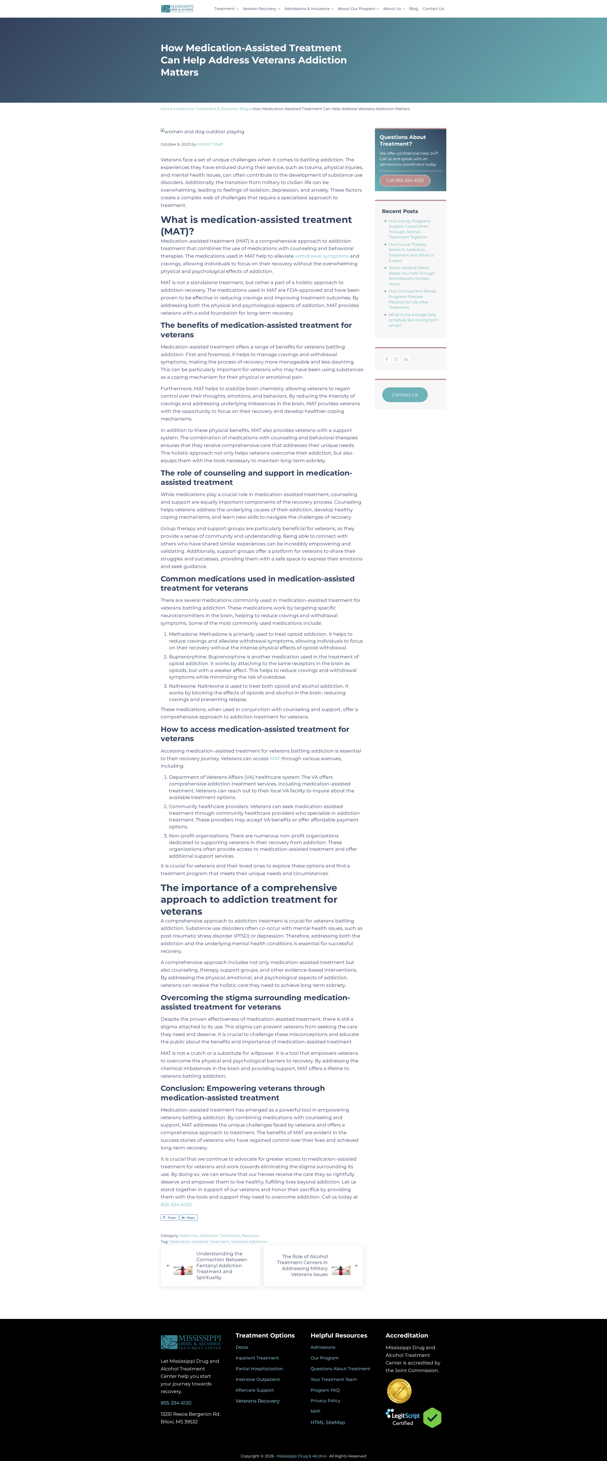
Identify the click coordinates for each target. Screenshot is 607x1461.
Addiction (189, 1235)
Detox (242, 1347)
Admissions (323, 1347)
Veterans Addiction (249, 1241)
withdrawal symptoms (322, 256)
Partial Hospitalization (259, 1368)
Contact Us (405, 395)
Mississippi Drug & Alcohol (301, 1456)
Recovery (250, 1235)
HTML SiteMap (328, 1422)
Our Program (325, 1358)
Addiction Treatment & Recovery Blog (212, 109)
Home (167, 109)
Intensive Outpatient (258, 1379)
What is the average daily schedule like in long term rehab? (413, 320)
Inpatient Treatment (257, 1358)
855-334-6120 (176, 1204)
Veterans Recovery (258, 1401)
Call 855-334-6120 (405, 180)
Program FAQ (325, 1390)
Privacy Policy (325, 1400)
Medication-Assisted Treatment (199, 1241)
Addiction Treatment (220, 1235)
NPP (315, 1411)
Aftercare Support (255, 1390)
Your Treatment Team (334, 1379)
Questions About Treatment (340, 1368)
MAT (275, 758)
